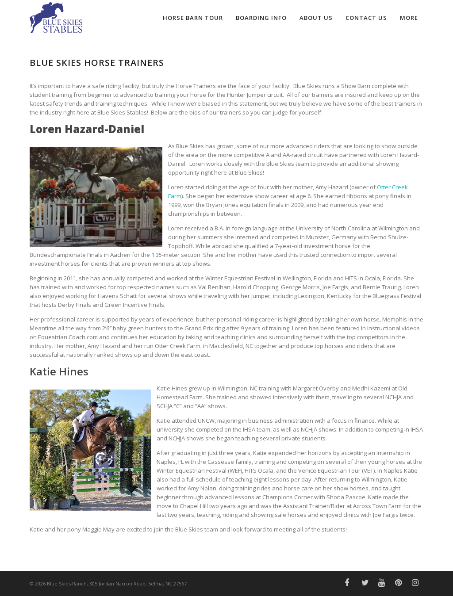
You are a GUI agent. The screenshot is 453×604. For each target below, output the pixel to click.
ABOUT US (316, 18)
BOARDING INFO (261, 18)
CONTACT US (366, 18)
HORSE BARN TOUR (193, 18)
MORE (409, 18)
